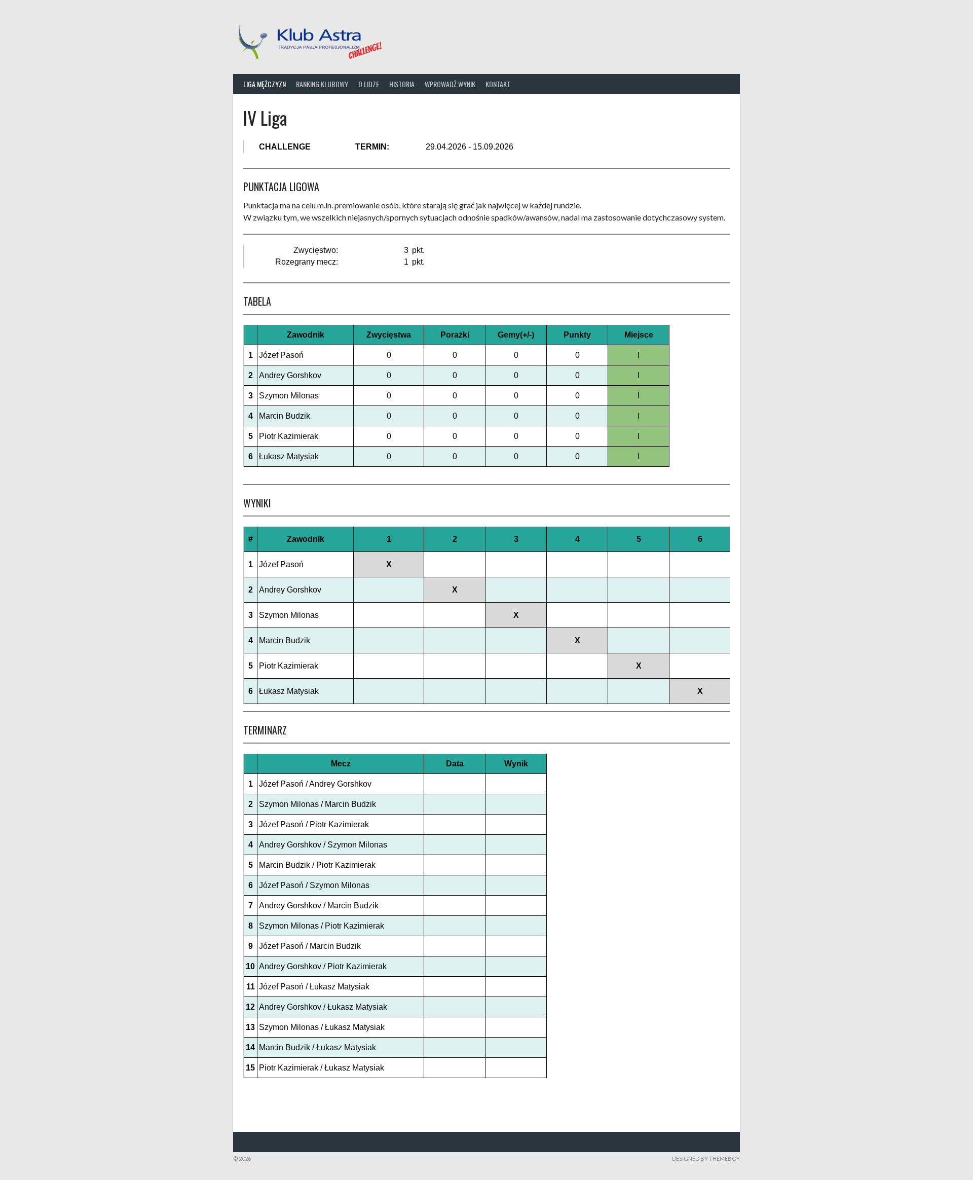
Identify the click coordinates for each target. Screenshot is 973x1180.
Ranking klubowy (322, 84)
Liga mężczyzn (264, 84)
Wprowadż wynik (450, 84)
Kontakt (497, 84)
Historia (402, 84)
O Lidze (368, 84)
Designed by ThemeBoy (706, 1158)
